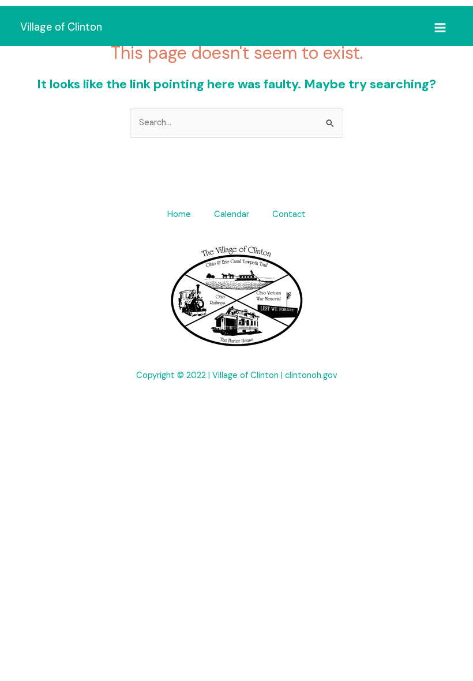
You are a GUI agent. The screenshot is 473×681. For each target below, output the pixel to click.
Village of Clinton (61, 27)
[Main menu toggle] (440, 27)
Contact (289, 214)
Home (179, 214)
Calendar (231, 214)
